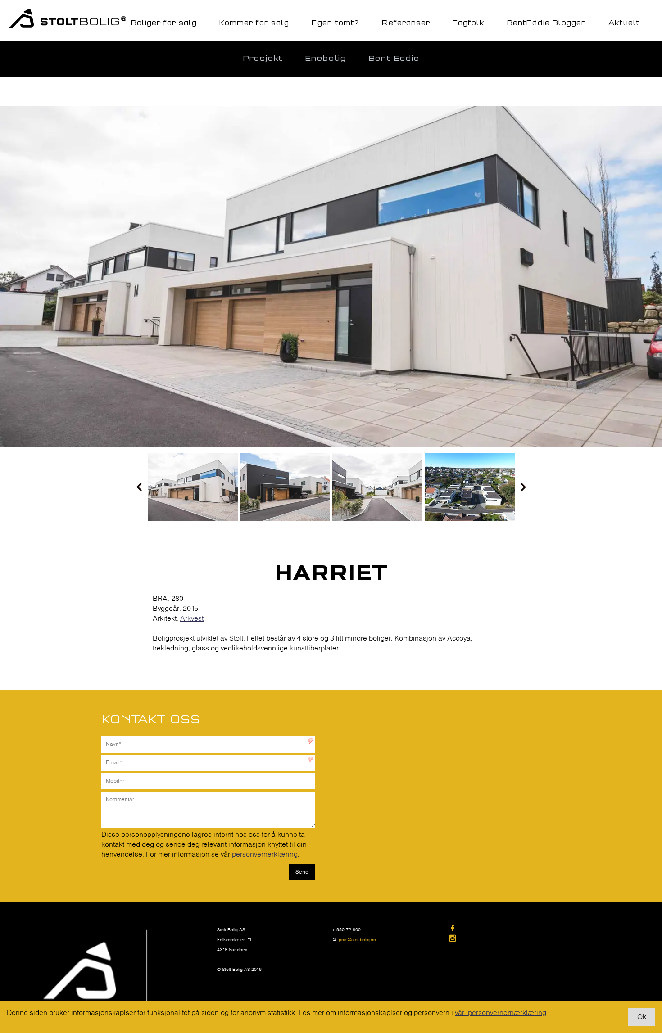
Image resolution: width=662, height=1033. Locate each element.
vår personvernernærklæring (500, 1013)
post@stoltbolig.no (357, 940)
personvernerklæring (265, 854)
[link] (506, 929)
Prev (139, 487)
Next (523, 487)
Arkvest (192, 619)
